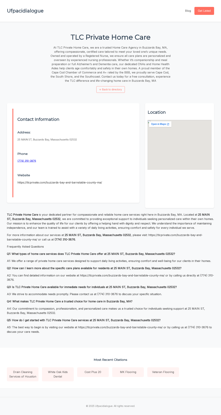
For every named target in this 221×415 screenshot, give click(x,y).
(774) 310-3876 (26, 160)
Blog (188, 10)
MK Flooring (128, 372)
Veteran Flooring (163, 372)
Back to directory (110, 89)
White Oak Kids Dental (58, 374)
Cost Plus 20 (93, 372)
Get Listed (204, 10)
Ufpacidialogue (25, 11)
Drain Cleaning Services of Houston (22, 374)
